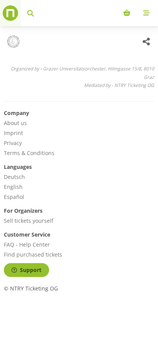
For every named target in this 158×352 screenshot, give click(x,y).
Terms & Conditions (29, 153)
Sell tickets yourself (28, 220)
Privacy (13, 143)
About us (15, 123)
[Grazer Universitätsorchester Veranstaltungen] (12, 41)
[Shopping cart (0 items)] (127, 13)
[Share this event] (146, 41)
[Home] (10, 13)
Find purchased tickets (33, 254)
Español (14, 196)
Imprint (13, 133)
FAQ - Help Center (27, 244)
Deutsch (14, 176)
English (13, 186)
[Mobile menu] (146, 13)
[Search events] (30, 13)
